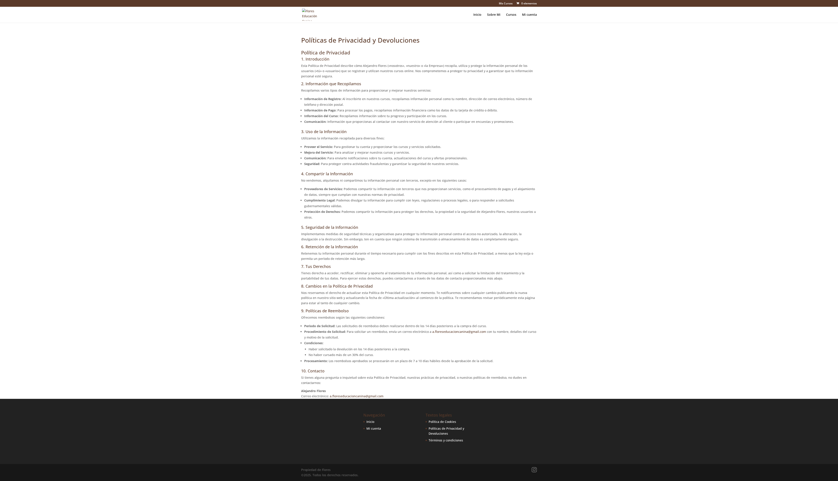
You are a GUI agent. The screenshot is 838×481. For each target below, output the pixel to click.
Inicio (477, 15)
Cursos (511, 15)
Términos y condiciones (446, 440)
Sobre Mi (493, 15)
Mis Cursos (506, 3)
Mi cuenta (529, 15)
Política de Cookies (442, 422)
